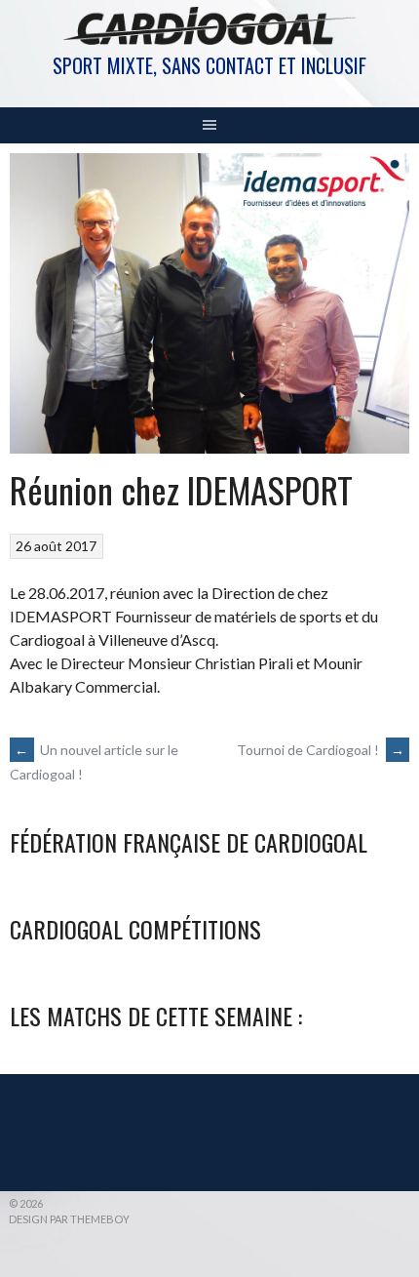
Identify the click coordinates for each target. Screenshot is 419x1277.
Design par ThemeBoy (69, 1219)
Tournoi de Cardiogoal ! (320, 749)
